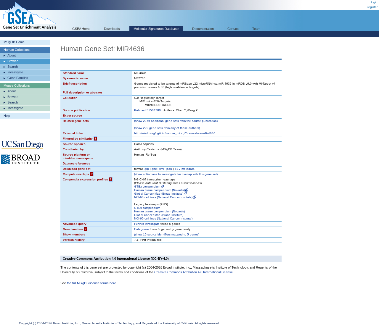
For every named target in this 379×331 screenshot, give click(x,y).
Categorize (141, 229)
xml (161, 168)
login (374, 2)
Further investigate (147, 223)
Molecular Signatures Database (156, 28)
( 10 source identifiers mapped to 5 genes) (166, 234)
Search (12, 66)
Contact (233, 28)
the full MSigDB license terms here (91, 283)
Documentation (203, 28)
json (169, 168)
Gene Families (17, 78)
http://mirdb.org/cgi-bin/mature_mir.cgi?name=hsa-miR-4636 (174, 133)
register (372, 7)
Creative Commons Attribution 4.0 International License (193, 272)
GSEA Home (81, 28)
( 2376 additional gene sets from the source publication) (176, 120)
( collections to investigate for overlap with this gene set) (176, 174)
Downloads (112, 28)
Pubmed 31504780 (147, 110)
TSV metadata (185, 168)
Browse (12, 61)
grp (146, 168)
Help (7, 115)
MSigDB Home (14, 42)
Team (256, 28)
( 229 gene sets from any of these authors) (167, 128)
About (11, 55)
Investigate (15, 72)
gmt (154, 168)
